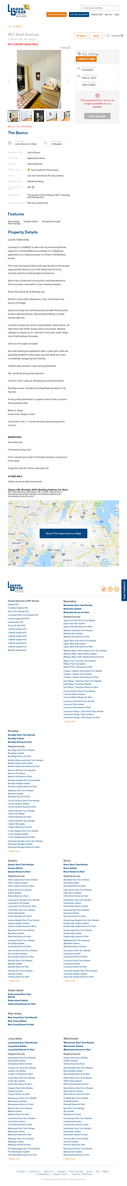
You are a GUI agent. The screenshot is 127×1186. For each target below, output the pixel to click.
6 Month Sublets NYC (17, 646)
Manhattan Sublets (73, 609)
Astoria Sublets (14, 893)
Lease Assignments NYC (19, 618)
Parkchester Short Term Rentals (77, 900)
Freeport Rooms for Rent (19, 1094)
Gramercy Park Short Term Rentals (79, 701)
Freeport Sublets (15, 1091)
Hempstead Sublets (16, 1060)
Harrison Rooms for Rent (74, 1144)
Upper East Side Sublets (74, 623)
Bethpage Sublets (16, 1141)
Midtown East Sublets (73, 633)
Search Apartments (56, 14)
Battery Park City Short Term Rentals (80, 661)
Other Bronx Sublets (72, 893)
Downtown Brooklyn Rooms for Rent (23, 847)
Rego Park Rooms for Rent (19, 936)
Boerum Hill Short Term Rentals (21, 770)
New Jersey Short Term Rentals (22, 1017)
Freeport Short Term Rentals (20, 1088)
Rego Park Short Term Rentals (21, 930)
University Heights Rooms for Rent (79, 977)
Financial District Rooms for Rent (78, 697)
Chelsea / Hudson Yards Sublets (78, 674)
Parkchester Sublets (72, 903)
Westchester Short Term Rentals (79, 1042)
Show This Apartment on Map (63, 533)
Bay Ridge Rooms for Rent (19, 756)
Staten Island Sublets (18, 1000)
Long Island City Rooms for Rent (22, 906)
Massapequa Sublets (17, 1101)
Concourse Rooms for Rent (75, 966)
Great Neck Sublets (16, 1121)
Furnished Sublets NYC (18, 608)
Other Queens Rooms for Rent (21, 886)
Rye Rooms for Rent (72, 1114)
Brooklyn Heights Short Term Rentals (24, 780)
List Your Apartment (79, 14)
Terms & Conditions (82, 1174)
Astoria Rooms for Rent (18, 896)
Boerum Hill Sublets (16, 773)
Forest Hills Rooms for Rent (20, 916)
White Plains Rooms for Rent (76, 1084)
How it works (76, 1171)
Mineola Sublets (15, 1111)
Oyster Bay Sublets (16, 1081)
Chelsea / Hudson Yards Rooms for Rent (81, 677)
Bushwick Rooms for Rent (19, 796)
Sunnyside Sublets (16, 943)
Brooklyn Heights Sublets (19, 783)
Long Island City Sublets (18, 903)
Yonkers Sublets (71, 1060)
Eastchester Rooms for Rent (76, 1134)
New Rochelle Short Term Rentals (78, 1068)
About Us (49, 1171)
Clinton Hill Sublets (16, 813)
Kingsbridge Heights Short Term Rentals (81, 920)
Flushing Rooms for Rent (18, 977)
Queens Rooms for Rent (19, 871)
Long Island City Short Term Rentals (23, 900)
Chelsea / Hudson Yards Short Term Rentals (83, 671)
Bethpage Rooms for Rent (19, 1144)
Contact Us (34, 1171)
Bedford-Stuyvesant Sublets (20, 763)
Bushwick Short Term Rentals (20, 790)
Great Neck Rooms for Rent (20, 1124)
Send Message (97, 116)
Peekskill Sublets (71, 1101)
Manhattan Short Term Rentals (78, 605)
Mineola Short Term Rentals (20, 1108)
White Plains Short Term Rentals (78, 1078)
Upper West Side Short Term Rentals (80, 640)
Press (106, 1171)
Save (96, 35)
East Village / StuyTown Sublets (77, 684)
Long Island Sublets (17, 1046)
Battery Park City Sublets (75, 664)
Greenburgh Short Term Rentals (78, 1118)
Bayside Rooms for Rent (18, 966)
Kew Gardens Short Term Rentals (22, 950)
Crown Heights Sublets (18, 834)
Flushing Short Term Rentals (20, 970)
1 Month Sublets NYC (17, 629)
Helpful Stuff (96, 14)
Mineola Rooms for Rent (18, 1114)
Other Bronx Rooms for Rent (76, 896)
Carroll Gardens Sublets (18, 803)
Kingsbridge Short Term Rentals (78, 930)
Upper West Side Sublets (75, 643)
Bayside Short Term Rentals (20, 960)
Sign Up (108, 14)
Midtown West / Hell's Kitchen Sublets (80, 654)
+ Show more (69, 721)
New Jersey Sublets (17, 1021)
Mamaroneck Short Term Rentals (78, 1148)
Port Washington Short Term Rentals (24, 1148)
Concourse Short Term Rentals (77, 960)
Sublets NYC (13, 604)
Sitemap (61, 1171)
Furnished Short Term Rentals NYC (23, 615)
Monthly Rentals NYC (17, 650)
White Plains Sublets (73, 1081)
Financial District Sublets (74, 694)
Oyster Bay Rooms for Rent (20, 1084)
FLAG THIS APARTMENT (21, 126)
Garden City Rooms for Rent (20, 1074)
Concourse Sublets (72, 963)
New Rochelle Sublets (73, 1071)
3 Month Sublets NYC (17, 636)
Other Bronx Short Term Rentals (78, 890)
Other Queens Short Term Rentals (23, 879)
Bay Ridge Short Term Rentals (21, 750)
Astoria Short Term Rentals (20, 890)
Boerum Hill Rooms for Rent (20, 776)
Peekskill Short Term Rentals (76, 1098)
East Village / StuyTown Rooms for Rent (81, 687)
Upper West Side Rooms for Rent (78, 646)
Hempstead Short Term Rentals (22, 1057)
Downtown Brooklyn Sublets (20, 844)
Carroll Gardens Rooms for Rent (22, 807)
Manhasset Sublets (16, 1131)
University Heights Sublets (75, 974)
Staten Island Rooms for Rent (22, 1004)
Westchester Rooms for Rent (77, 1049)
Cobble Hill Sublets (16, 824)
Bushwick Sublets (15, 793)
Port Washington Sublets (19, 1151)
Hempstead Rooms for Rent (20, 1064)
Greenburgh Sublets (73, 1121)
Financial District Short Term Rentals (79, 691)
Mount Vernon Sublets (73, 1091)
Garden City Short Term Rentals (22, 1068)
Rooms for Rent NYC (17, 625)
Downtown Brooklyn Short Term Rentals (25, 841)
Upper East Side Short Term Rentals (79, 620)
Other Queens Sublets (17, 883)
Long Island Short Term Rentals (23, 1042)
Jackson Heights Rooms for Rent (22, 926)
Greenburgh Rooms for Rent (76, 1124)
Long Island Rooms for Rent (21, 1049)
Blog (89, 1171)
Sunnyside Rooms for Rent (19, 946)
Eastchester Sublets (72, 1131)
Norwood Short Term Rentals (76, 910)
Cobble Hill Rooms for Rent (20, 827)
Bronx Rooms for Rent (74, 871)
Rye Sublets (69, 1111)
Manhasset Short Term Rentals (21, 1128)
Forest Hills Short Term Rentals (21, 910)
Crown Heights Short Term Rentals (23, 831)
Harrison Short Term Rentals (76, 1138)
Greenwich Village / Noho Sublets (78, 714)
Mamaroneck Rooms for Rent (76, 1155)
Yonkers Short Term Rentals (76, 1057)
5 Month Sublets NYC (17, 643)
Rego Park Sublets (16, 933)
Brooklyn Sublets (16, 738)
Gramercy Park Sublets (74, 704)
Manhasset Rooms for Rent (19, 1134)
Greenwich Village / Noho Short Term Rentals (83, 711)
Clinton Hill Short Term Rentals (21, 811)
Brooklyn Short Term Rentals (21, 735)
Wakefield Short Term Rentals (77, 940)
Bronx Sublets (70, 868)
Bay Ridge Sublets (16, 753)
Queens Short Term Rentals (21, 864)
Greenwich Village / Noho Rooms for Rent (82, 717)
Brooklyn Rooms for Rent (20, 742)
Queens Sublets (15, 868)
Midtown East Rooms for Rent (76, 636)
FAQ (97, 1171)
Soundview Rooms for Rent (75, 956)
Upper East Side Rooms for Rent (78, 626)
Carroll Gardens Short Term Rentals (23, 800)
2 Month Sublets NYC (17, 632)
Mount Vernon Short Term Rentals (78, 1088)
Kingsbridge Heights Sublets (76, 923)
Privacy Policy (60, 1174)
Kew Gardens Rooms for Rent (21, 956)
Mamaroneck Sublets (73, 1151)
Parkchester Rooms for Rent (76, 906)
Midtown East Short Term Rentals (78, 630)
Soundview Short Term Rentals (77, 950)
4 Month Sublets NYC (17, 639)
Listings (20, 1171)
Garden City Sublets (17, 1071)
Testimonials (43, 1174)
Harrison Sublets (71, 1141)
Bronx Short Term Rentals (76, 864)
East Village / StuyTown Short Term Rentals (82, 681)
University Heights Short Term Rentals (80, 970)
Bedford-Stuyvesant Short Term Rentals (25, 760)
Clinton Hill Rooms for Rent (19, 817)
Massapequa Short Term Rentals (22, 1098)
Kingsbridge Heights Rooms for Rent (80, 926)
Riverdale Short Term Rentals (76, 879)
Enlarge (64, 47)
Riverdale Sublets (71, 883)
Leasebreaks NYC (16, 622)
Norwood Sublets (71, 913)
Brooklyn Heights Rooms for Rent (22, 786)
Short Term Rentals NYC (18, 611)
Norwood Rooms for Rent (75, 916)
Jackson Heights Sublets (18, 923)
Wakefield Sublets (71, 943)
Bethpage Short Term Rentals (21, 1138)
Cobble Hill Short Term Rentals (21, 821)
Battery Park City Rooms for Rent (78, 667)
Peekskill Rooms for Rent (74, 1104)
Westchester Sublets (73, 1046)
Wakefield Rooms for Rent (75, 946)
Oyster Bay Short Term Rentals (21, 1078)
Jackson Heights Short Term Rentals (23, 920)
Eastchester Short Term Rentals (77, 1128)
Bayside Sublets (15, 963)
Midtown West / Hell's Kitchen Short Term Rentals (85, 650)
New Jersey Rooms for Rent (21, 1024)
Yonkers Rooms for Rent (74, 1064)
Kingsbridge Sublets (73, 933)
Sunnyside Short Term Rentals (21, 940)
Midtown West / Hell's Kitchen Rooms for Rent (84, 657)
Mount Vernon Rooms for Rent (77, 1094)
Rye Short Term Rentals (74, 1108)
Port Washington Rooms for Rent (22, 1155)
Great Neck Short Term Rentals (21, 1118)
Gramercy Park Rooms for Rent (77, 707)
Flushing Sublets (15, 974)
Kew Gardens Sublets (17, 953)
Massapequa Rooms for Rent (20, 1104)
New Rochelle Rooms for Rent (77, 1074)
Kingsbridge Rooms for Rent (76, 936)
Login (116, 14)
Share (82, 35)
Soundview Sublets (72, 953)
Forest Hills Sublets (16, 913)
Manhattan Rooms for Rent (76, 612)
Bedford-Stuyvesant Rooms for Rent (24, 766)
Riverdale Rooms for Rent (75, 886)
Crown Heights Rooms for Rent (21, 837)
